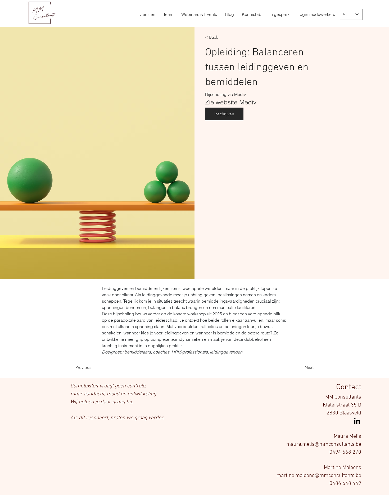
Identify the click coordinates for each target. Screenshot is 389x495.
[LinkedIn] (357, 421)
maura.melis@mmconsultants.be (323, 444)
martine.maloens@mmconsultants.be (319, 475)
